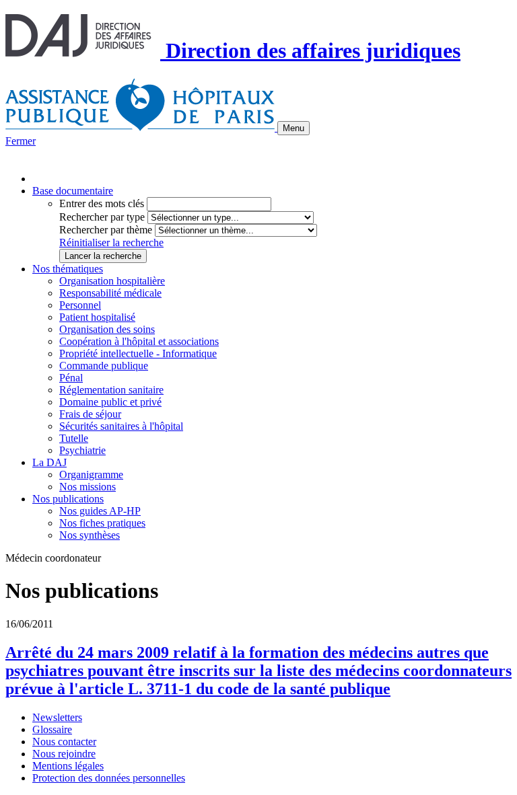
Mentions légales (68, 765)
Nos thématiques (67, 268)
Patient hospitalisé (97, 317)
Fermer (20, 141)
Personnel (80, 305)
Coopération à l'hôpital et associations (139, 341)
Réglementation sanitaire (111, 389)
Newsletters (57, 717)
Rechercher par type (102, 217)
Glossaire (52, 729)
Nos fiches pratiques (102, 523)
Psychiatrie (82, 450)
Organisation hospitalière (112, 281)
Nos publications (68, 498)
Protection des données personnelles (108, 778)
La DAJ (49, 462)
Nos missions (87, 486)
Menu (293, 128)
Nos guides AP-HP (100, 511)
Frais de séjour (90, 414)
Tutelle (73, 438)
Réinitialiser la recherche (111, 242)
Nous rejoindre (64, 753)
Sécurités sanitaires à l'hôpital (121, 426)
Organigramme (91, 474)
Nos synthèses (89, 535)
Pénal (71, 377)
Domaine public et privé (110, 402)
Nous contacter (64, 741)
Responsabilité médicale (110, 293)
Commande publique (103, 365)
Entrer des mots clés (101, 203)
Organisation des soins (107, 329)
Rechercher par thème (105, 229)
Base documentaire (72, 190)
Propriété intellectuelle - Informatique (138, 353)
